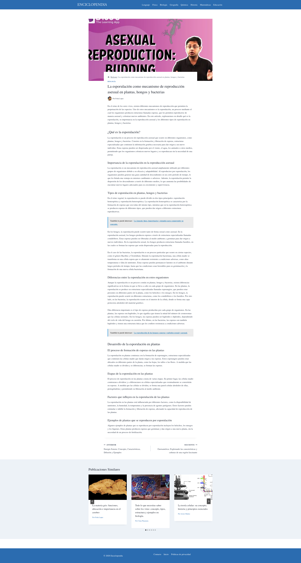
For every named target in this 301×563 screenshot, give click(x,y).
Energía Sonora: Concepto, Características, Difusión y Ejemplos (122, 449)
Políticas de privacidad (181, 554)
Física (154, 4)
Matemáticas (205, 4)
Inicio (166, 554)
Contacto (157, 554)
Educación (217, 4)
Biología (163, 4)
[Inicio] (108, 77)
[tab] (145, 530)
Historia (194, 4)
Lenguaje (146, 4)
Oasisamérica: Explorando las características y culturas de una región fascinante (177, 449)
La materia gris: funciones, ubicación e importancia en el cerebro (106, 509)
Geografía (174, 4)
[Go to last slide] (92, 501)
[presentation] (108, 487)
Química (184, 4)
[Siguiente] (209, 501)
